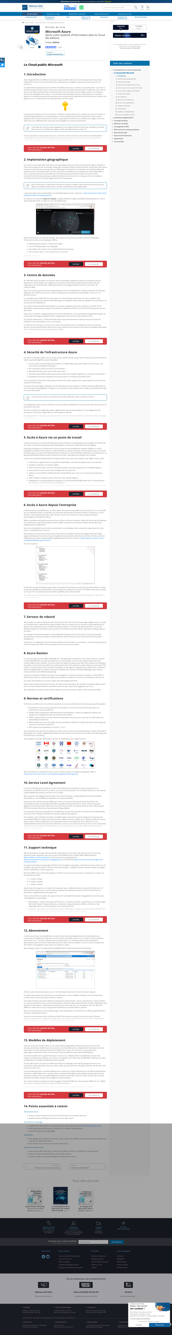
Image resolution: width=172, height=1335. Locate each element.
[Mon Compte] (148, 7)
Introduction (122, 76)
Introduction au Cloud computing (47, 1168)
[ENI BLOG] (2, 60)
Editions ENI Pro (61, 1322)
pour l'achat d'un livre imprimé (48, 1229)
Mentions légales (64, 1262)
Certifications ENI (125, 1322)
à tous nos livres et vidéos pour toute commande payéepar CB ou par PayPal (73, 1230)
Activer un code (96, 1265)
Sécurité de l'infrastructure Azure (129, 85)
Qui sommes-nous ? (65, 1259)
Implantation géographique (127, 79)
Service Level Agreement (126, 103)
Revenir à (55, 53)
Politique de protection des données (71, 1268)
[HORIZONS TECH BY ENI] (86, 1285)
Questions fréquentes (98, 1256)
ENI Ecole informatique (63, 1307)
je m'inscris (117, 1242)
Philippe (52, 42)
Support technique (124, 106)
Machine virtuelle (121, 124)
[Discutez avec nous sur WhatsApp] (81, 7)
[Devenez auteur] (2, 65)
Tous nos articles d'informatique (69, 1256)
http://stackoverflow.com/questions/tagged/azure (43, 860)
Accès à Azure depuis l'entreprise (129, 91)
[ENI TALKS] (43, 1285)
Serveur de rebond (124, 94)
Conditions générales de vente (69, 1265)
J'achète (76, 148)
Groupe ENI (91, 1307)
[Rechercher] (135, 7)
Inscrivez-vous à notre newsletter (62, 1242)
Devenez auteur (122, 1268)
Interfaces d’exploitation (80, 1168)
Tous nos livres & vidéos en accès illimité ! (86, 1)
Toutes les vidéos (122, 1265)
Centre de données (124, 82)
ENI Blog (27, 1307)
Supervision (118, 139)
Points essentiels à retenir (126, 115)
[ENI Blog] (128, 1285)
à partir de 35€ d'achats (99, 1229)
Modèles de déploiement (126, 112)
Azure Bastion (122, 97)
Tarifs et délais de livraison (100, 1262)
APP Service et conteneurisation (126, 130)
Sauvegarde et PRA (121, 127)
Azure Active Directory (123, 136)
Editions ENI (37, 7)
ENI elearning (92, 1322)
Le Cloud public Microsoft (124, 73)
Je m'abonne (94, 148)
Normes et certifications (126, 100)
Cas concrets (119, 142)
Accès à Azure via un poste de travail (130, 88)
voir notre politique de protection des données (64, 1243)
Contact (93, 1268)
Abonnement (122, 109)
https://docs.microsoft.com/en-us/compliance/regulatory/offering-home (51, 774)
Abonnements (121, 1262)
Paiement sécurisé (97, 1259)
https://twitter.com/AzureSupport (37, 857)
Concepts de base (121, 121)
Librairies (120, 1256)
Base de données (120, 133)
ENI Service (27, 1322)
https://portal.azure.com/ (91, 1126)
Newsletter (120, 1259)
